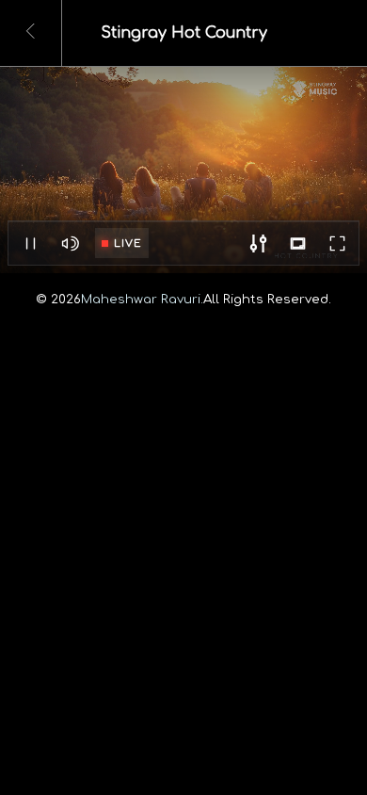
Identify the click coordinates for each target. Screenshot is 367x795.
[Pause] (30, 244)
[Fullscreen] (337, 244)
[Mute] (70, 244)
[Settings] (258, 244)
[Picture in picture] (297, 244)
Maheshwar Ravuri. (142, 299)
